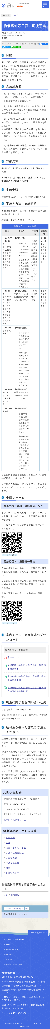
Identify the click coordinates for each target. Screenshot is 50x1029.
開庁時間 (7, 944)
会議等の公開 (12, 873)
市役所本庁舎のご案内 (13, 964)
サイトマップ (9, 959)
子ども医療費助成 (15, 853)
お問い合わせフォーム (15, 820)
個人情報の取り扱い (12, 949)
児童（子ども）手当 (16, 848)
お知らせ (10, 837)
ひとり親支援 (12, 863)
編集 (27, 909)
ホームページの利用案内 (14, 939)
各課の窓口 (8, 954)
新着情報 (15, 895)
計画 (8, 842)
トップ (15, 15)
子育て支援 (11, 858)
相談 (8, 868)
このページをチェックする (13, 909)
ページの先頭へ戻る (38, 933)
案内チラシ (13, 657)
